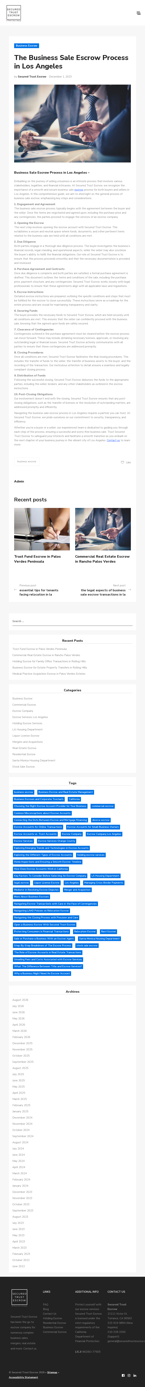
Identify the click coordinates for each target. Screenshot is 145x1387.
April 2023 (18, 1241)
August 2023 (20, 1217)
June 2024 (18, 1155)
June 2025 (18, 1080)
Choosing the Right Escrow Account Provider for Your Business (50, 806)
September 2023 (22, 1210)
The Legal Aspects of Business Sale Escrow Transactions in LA (103, 592)
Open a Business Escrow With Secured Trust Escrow (44, 924)
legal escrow (21, 882)
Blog (46, 1309)
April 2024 (18, 1167)
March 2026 (19, 1031)
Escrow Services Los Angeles (30, 717)
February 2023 (21, 1254)
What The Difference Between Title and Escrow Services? (48, 966)
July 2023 (18, 1223)
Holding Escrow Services (27, 723)
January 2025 (20, 1111)
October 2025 (21, 1055)
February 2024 (21, 1179)
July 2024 (18, 1148)
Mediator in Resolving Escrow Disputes (36, 889)
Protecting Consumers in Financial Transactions (41, 931)
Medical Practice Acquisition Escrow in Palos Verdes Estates (48, 674)
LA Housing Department (27, 729)
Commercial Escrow (24, 705)
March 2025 (19, 1099)
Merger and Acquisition (77, 889)
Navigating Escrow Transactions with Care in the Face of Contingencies (55, 903)
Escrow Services (23, 841)
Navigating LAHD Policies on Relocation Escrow (41, 910)
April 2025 (18, 1093)
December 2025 (22, 1043)
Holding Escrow (52, 1318)
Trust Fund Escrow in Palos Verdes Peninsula (37, 559)
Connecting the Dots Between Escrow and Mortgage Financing (50, 820)
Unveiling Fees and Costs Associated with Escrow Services (48, 959)
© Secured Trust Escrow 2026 (27, 1372)
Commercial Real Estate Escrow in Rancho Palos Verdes (102, 559)
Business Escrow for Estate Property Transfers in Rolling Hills (49, 667)
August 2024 (20, 1142)
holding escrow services (91, 855)
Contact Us (49, 1313)
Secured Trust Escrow (32, 76)
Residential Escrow (24, 754)
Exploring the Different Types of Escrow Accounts (43, 855)
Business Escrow (26, 45)
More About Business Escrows (31, 896)
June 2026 (18, 1012)
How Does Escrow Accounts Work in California (41, 869)
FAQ (45, 1304)
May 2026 (18, 1018)
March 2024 (19, 1173)
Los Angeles (72, 882)
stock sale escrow (87, 945)
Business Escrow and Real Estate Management (66, 792)
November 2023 (22, 1198)
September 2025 (22, 1062)
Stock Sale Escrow (23, 766)
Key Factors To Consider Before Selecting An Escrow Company (50, 875)
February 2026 (21, 1037)
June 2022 (18, 1266)
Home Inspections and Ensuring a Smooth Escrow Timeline (47, 861)
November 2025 (22, 1049)
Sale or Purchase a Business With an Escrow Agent (44, 938)
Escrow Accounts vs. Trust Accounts (35, 834)
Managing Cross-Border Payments (103, 882)
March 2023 (19, 1247)
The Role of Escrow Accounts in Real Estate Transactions (47, 952)
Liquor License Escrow (25, 735)
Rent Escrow (108, 931)
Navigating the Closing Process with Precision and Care (46, 917)
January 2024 (20, 1186)
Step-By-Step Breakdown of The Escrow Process (42, 945)
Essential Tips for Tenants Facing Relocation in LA (38, 592)
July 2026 (18, 1006)
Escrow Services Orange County (56, 841)
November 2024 (22, 1124)
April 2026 (18, 1024)
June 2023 (18, 1229)
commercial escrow (103, 806)
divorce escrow (100, 820)
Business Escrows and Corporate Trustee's (38, 799)
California (74, 799)
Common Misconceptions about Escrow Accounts (42, 813)
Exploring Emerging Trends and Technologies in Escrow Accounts (51, 848)
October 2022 (21, 1260)
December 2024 (22, 1117)
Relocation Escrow (85, 931)
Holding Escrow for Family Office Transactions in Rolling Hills (49, 661)
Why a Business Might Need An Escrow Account (42, 973)
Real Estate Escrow (24, 748)
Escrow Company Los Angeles (104, 834)
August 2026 (20, 1000)
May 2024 (18, 1161)
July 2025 (18, 1074)
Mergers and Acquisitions (27, 742)
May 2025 (18, 1086)
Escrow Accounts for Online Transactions (38, 827)
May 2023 (18, 1235)
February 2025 (21, 1105)
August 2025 (20, 1068)
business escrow (26, 461)
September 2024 (22, 1136)
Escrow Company (22, 711)
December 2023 (22, 1192)
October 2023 (21, 1204)
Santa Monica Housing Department (33, 760)
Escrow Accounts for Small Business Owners (93, 827)
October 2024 (21, 1130)
